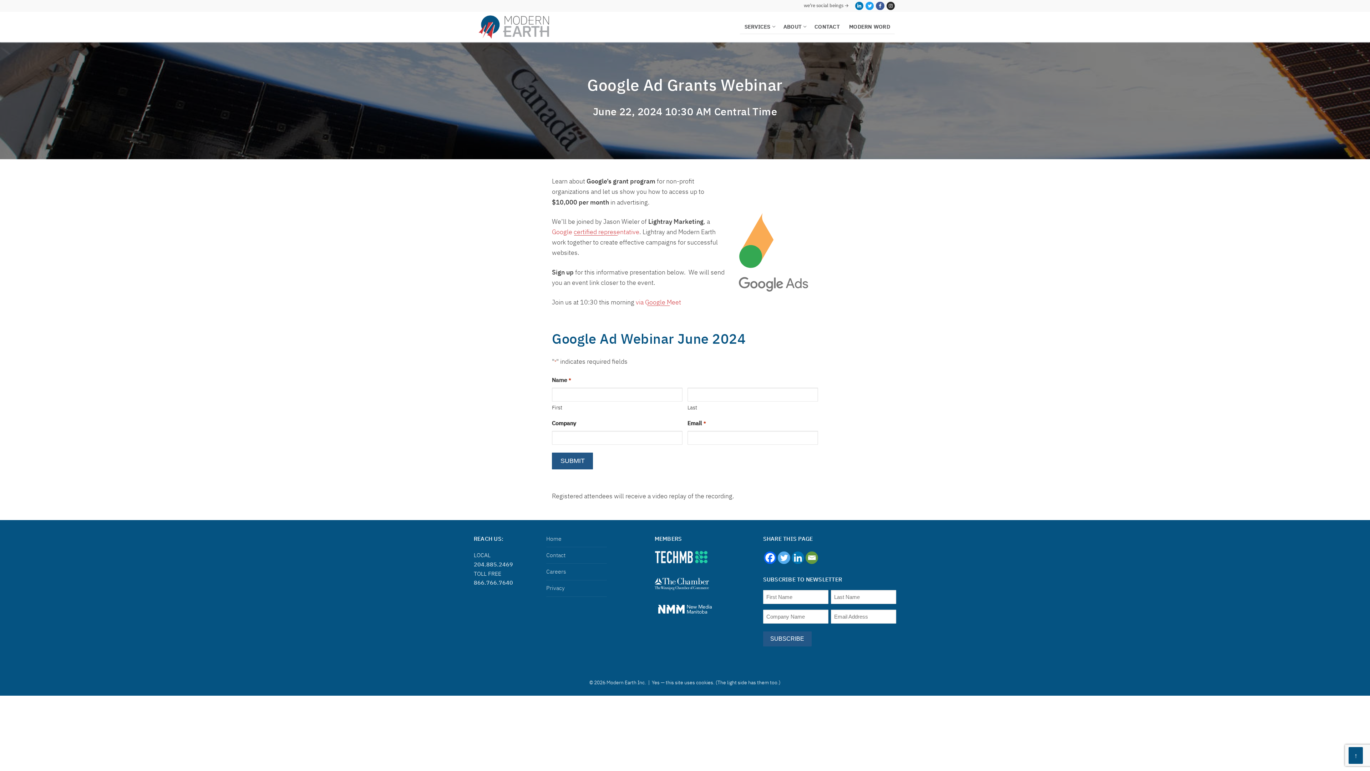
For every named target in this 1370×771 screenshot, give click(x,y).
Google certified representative (595, 232)
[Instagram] (891, 6)
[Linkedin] (798, 557)
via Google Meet (658, 302)
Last (692, 407)
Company (564, 423)
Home (554, 538)
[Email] (812, 557)
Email (696, 423)
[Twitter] (870, 6)
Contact (555, 555)
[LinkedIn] (859, 6)
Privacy (555, 587)
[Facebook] (880, 6)
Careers (556, 571)
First (557, 407)
